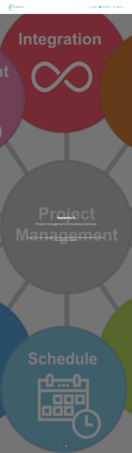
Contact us (106, 7)
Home (94, 7)
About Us (119, 7)
